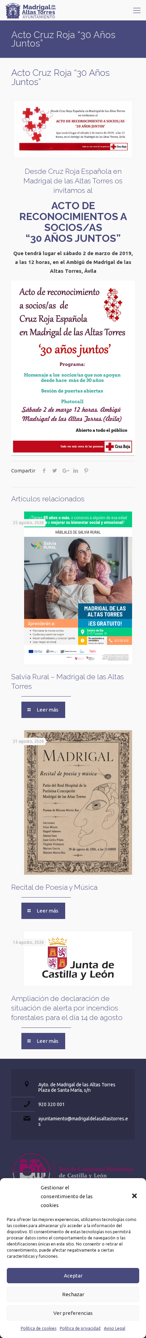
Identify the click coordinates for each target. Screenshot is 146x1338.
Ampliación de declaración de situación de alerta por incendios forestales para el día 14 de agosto (67, 1008)
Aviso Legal (114, 1328)
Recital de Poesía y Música (54, 887)
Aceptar (73, 1275)
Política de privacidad (80, 1328)
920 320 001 (51, 1104)
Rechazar (73, 1294)
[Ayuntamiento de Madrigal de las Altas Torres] (30, 10)
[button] (135, 1196)
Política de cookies (38, 1328)
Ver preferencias (73, 1313)
